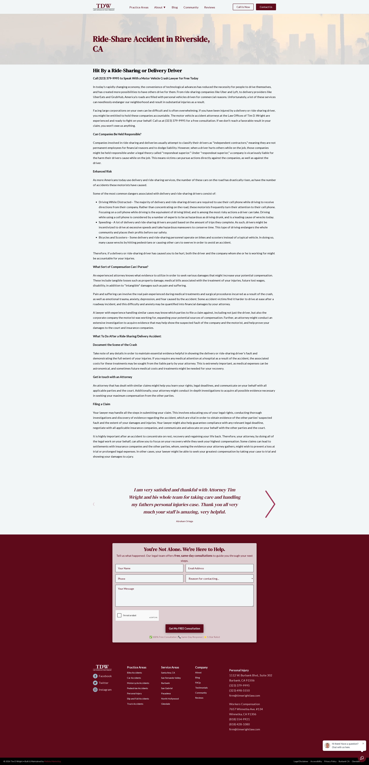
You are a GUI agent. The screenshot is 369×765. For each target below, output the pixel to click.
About (198, 672)
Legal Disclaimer (301, 761)
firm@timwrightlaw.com (244, 695)
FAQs (198, 682)
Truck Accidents (135, 703)
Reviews (209, 7)
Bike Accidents (134, 672)
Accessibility (316, 761)
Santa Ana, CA (168, 672)
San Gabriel (167, 688)
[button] (160, 7)
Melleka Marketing (52, 761)
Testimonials (201, 687)
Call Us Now (243, 7)
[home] (104, 7)
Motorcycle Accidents (138, 683)
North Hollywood (170, 698)
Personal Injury (134, 693)
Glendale (165, 703)
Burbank (165, 683)
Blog (175, 7)
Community (190, 7)
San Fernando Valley (171, 677)
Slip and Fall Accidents (138, 698)
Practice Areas (138, 7)
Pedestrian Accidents (137, 688)
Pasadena (166, 693)
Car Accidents (134, 677)
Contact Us (266, 7)
